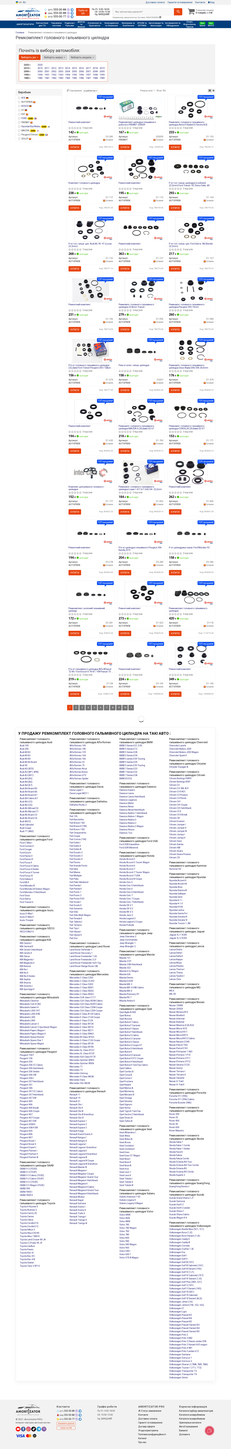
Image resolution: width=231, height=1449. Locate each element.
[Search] (178, 11)
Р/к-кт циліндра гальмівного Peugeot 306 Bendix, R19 (140, 548)
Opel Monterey (126, 1091)
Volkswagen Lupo (178, 1311)
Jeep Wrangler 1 (127, 943)
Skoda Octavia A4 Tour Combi (184, 1165)
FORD (27, 118)
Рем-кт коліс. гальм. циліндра (134, 365)
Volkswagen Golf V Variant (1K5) (185, 1288)
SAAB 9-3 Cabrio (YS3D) (32, 1175)
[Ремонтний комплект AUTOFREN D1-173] (141, 168)
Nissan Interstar (177, 1018)
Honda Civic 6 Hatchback (131, 892)
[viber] (44, 1429)
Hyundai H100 (176, 907)
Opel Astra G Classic (129, 1042)
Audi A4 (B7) (26, 785)
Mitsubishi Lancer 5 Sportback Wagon (38, 1027)
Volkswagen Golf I (178, 1255)
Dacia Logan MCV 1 (79, 793)
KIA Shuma (25, 982)
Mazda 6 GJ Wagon (129, 971)
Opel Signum (125, 1104)
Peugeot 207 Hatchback (32, 1081)
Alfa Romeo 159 (78, 752)
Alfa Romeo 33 (77, 762)
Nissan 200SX (176, 1008)
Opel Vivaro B (126, 1117)
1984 (67, 78)
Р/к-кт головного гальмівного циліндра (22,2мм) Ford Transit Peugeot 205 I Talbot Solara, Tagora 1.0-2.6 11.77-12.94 (90, 366)
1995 (74, 74)
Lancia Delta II (176, 956)
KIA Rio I (24, 969)
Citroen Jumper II (177, 828)
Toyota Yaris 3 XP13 (30, 1266)
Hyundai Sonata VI (178, 920)
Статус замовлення (150, 1411)
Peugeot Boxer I (28, 1141)
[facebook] (23, 1429)
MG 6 (171, 990)
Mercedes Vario (77, 1080)
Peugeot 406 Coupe (29, 1111)
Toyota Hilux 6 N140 (29, 1233)
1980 (40, 78)
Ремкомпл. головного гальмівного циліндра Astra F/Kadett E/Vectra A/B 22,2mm (188, 123)
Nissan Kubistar (176, 1022)
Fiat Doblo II (75, 846)
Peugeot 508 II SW (29, 1127)
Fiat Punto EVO (77, 898)
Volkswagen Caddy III (179, 1242)
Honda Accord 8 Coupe (130, 879)
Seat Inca (124, 1168)
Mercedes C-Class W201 (82, 987)
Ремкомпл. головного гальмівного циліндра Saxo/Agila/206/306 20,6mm (188, 366)
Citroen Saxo (175, 841)
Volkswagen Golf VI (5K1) (181, 1292)
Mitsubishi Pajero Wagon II (33, 1033)
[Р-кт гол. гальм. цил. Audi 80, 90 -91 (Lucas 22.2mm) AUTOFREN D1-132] (90, 229)
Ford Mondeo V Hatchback (33, 892)
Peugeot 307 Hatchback (32, 1094)
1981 (47, 78)
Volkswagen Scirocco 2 (180, 1361)
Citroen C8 (174, 818)
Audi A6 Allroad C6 (29, 808)
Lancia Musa (175, 962)
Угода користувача (148, 1430)
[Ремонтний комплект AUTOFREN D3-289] (90, 107)
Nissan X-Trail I (176, 1081)
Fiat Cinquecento (78, 832)
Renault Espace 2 (78, 1124)
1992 (53, 74)
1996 (81, 74)
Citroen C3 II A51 (177, 791)
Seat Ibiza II (125, 1162)
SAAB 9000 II (26, 1195)
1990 (40, 74)
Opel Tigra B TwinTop (130, 1111)
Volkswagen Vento (178, 1377)
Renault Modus (77, 1197)
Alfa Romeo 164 (78, 755)
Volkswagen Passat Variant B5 (184, 1331)
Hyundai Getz (175, 897)
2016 (81, 68)
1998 (95, 74)
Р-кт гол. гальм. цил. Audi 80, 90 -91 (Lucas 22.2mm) (90, 244)
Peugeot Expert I (28, 1147)
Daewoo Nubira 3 (127, 823)
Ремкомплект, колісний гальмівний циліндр (87, 609)
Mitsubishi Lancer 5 (29, 1024)
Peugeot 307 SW (28, 1098)
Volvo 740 (124, 1224)
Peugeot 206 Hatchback (32, 1068)
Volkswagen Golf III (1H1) (181, 1262)
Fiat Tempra (76, 925)
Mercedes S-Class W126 (82, 1043)
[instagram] (28, 1429)
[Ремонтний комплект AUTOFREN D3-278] (90, 533)
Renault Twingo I (78, 1216)
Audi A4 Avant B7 (28, 795)
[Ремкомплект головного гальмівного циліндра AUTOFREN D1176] (191, 594)
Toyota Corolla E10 (29, 1223)
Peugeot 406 (26, 1104)
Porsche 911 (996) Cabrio (181, 1099)
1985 (74, 78)
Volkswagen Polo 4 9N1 (180, 1348)
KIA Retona (25, 966)
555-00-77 (57, 16)
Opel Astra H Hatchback (131, 1061)
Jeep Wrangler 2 (127, 946)
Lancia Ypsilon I (176, 976)
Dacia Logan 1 (76, 790)
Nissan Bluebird (176, 1015)
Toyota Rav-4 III (27, 1259)
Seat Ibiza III (125, 1165)
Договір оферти (146, 1426)
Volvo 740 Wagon (128, 1228)
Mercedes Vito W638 (80, 1083)
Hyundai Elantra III (178, 890)
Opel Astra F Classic (129, 1028)
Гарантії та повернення (150, 1422)
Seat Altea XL (126, 1139)
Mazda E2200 (126, 981)
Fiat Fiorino (75, 862)
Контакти (200, 2)
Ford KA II (24, 882)
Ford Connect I (27, 846)
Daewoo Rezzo (127, 829)
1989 (102, 78)
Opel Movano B (126, 1094)
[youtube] (18, 1429)
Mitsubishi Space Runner (32, 1037)
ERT (23, 114)
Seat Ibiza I (124, 1159)
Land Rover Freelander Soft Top (85, 963)
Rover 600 (174, 1127)
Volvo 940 (124, 1241)
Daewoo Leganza (128, 800)
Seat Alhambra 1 (127, 1132)
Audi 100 (24, 745)
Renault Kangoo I (78, 1137)
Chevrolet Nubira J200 (180, 749)
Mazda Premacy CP (129, 994)
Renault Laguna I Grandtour (83, 1147)
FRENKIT (25, 122)
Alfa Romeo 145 (78, 745)
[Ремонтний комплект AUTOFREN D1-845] (191, 472)
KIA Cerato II (26, 953)
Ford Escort (25, 852)
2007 (88, 71)
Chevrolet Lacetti (177, 745)
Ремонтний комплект (80, 122)
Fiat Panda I (75, 885)
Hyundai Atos (175, 887)
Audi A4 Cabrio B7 (29, 798)
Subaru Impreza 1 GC (129, 1196)
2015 (74, 68)
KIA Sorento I (26, 986)
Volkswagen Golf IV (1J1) (181, 1272)
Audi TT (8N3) (27, 831)
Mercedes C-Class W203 (82, 994)
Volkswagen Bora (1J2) (180, 1232)
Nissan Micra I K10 (178, 1028)
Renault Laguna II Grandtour (83, 1154)
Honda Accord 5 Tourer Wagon (134, 862)
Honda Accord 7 (127, 869)
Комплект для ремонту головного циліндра (86, 488)
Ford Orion (25, 895)
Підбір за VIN (82, 12)
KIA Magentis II (27, 963)
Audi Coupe (25, 828)
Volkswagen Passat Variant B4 (184, 1328)
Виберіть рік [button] (29, 57)
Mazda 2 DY (125, 961)
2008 (95, 71)
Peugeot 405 (26, 1101)
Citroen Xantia (176, 844)
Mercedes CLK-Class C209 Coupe (86, 1010)
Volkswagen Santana (179, 1354)
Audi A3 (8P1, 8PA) (29, 772)
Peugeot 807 (26, 1137)
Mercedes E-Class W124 (82, 1024)
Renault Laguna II (78, 1150)
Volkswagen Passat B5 (180, 1321)
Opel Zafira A (125, 1121)
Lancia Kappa (175, 959)
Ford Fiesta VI (26, 859)
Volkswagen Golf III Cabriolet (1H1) (186, 1265)
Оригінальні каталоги (190, 1422)
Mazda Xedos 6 (127, 1000)
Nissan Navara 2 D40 (179, 1041)
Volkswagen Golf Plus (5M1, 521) (185, 1282)
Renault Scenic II (78, 1210)
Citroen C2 (174, 785)
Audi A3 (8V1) (27, 775)
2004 (67, 71)
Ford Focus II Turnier (29, 872)
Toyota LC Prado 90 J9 (31, 1243)
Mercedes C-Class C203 (81, 977)
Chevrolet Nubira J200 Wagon (184, 752)
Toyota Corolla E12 (29, 1226)
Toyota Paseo (26, 1249)
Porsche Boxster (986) (180, 1102)
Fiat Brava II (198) (78, 826)
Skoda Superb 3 (177, 1175)
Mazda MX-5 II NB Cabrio (131, 987)
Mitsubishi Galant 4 (29, 1007)
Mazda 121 (125, 958)
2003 (60, 71)
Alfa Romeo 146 (78, 749)
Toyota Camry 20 (28, 1213)
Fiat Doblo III (75, 849)
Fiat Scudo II (75, 905)
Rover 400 (174, 1120)
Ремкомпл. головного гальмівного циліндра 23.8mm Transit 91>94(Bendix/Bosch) (136, 305)
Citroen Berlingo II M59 (180, 778)
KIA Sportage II (27, 989)
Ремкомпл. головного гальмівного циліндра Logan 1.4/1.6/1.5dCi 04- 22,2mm (140, 488)
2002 (53, 71)
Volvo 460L (124, 1218)
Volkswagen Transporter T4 (183, 1374)
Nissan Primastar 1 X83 (180, 1051)
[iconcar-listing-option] (213, 90)
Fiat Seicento (76, 908)
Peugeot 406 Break (29, 1108)
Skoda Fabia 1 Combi (179, 1145)
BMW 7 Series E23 (128, 768)
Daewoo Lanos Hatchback (132, 796)
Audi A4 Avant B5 (28, 788)
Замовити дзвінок (66, 1423)
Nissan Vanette (176, 1078)
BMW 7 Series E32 (128, 772)
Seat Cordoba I (126, 1145)
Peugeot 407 (26, 1114)
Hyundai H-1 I (175, 900)
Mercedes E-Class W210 (82, 1027)
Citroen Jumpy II (177, 837)
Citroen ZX (174, 857)
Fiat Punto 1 (75, 892)
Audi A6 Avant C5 (28, 815)
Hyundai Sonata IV (178, 916)
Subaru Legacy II (127, 1200)
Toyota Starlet (27, 1262)
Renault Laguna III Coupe (82, 1160)
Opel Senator (125, 1101)
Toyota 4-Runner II (29, 1206)
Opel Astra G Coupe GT (130, 1045)
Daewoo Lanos (126, 793)
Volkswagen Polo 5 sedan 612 (184, 1351)
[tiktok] (33, 1429)
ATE (23, 98)
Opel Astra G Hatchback (131, 1048)
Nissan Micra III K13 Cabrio (182, 1038)
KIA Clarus (25, 956)
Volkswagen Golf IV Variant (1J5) (185, 1278)
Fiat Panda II (76, 888)
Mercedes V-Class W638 (82, 1076)
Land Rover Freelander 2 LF (83, 959)
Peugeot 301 (26, 1084)
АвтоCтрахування (188, 1426)
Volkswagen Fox (177, 1252)
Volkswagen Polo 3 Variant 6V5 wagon (188, 1344)
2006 (81, 71)
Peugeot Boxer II (28, 1144)
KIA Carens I (26, 943)
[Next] (131, 707)
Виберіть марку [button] (53, 57)
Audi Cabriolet (27, 824)
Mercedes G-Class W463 (82, 1033)
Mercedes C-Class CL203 (82, 981)
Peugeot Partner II (29, 1154)
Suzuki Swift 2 (176, 1204)
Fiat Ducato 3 (76, 856)
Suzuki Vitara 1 (176, 1211)
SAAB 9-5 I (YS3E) (29, 1182)
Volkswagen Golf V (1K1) (181, 1285)
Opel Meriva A (126, 1088)
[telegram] (38, 1429)
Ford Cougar (26, 849)
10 (125, 707)
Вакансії (183, 1430)
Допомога (184, 1434)
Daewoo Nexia (126, 806)
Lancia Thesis (176, 972)
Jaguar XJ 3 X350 (178, 938)
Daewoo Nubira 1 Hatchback (133, 813)
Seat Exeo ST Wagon (129, 1155)
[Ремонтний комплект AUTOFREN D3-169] (141, 654)
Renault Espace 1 (78, 1121)
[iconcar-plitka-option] (210, 90)
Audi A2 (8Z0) (27, 768)
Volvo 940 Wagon (128, 1244)
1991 (47, 74)
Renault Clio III (76, 1111)
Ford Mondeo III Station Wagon (35, 889)
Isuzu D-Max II (26, 917)
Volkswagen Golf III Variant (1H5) (185, 1268)
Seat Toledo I (125, 1178)
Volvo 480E (124, 1221)
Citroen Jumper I (177, 824)
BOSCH (25, 106)
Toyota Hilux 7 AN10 (30, 1236)
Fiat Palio (74, 879)
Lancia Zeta (175, 979)
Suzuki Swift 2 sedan (179, 1208)
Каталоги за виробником (192, 1415)
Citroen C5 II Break (178, 814)
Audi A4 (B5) (26, 778)
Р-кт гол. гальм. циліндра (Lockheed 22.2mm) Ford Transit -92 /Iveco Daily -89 (189, 184)
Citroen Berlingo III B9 (179, 781)
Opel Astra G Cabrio (129, 1035)
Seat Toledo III (126, 1185)
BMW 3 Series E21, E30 (130, 745)
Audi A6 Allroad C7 (29, 811)
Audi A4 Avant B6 (28, 791)
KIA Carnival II (26, 946)
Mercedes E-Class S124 (81, 1020)
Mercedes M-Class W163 (82, 1037)
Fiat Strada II (76, 918)
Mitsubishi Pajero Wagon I (32, 1030)
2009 (102, 71)
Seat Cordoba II (127, 1149)
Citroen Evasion (177, 821)
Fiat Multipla (76, 875)
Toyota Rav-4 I (27, 1252)
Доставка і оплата (155, 2)
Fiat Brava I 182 (77, 823)
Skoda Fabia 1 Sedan (179, 1148)
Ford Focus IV (26, 875)
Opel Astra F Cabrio (128, 1022)
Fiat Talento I (76, 921)
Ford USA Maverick (128, 847)
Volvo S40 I (124, 1251)
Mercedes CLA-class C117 (83, 997)
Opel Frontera (126, 1081)
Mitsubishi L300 (27, 1017)
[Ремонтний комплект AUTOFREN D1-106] (90, 290)
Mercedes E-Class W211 (82, 1030)
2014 (67, 68)
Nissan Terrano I (177, 1071)
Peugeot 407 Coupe (29, 1117)
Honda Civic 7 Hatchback (131, 902)
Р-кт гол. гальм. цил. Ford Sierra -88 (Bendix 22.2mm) (191, 244)
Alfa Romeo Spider (79, 778)
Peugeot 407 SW (28, 1121)
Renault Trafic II (77, 1213)
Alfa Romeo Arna (78, 768)
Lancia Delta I (175, 953)
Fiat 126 (73, 816)
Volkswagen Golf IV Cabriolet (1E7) (186, 1275)
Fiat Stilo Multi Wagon (80, 915)
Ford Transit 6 (26, 902)
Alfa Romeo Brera (79, 772)
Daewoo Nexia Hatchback (132, 810)
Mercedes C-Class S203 (81, 984)
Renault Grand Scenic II (81, 1134)
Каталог (142, 1438)
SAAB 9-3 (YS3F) (28, 1172)
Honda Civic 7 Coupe (129, 898)
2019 (102, 68)
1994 (67, 74)
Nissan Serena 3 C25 (179, 1065)
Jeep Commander (128, 940)
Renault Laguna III (78, 1157)
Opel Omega (125, 1098)
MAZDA (28, 130)
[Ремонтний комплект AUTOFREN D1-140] (191, 654)
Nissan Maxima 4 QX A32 (181, 1025)
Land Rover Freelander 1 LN (83, 956)
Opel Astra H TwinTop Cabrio (133, 1065)
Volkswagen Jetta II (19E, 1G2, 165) (186, 1305)
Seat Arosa (125, 1142)
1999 (102, 74)
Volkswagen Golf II (178, 1259)
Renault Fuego (77, 1131)
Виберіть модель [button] (81, 57)
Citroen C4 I (175, 801)
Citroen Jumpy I (177, 834)
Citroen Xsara (176, 851)
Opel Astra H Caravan (130, 1055)
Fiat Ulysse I (75, 931)
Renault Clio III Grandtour (82, 1114)
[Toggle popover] (209, 1430)
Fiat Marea (75, 872)
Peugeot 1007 (27, 1055)
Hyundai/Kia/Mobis (33, 126)
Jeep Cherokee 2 (127, 936)
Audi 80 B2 (25, 752)
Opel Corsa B (125, 1075)
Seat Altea (124, 1135)
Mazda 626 (125, 974)
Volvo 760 (124, 1231)
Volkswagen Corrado (179, 1245)
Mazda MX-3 (125, 984)
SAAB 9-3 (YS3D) (28, 1168)
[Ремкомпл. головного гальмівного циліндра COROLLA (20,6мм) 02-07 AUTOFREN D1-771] (191, 411)
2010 (40, 68)
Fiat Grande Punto (78, 865)
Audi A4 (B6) (26, 782)
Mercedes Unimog (79, 1073)
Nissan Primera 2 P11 (179, 1058)
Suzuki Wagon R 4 (178, 1217)
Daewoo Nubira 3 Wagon (131, 826)
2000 (40, 71)
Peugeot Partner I (28, 1150)
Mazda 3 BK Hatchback (130, 964)
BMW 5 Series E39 (128, 762)
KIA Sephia (25, 979)
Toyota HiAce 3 (27, 1229)
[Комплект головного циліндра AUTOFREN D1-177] (90, 168)
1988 (95, 78)
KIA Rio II (24, 972)
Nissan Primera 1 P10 (179, 1055)
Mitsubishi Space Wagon (32, 1043)
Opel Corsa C (125, 1078)
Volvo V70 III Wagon (129, 1257)
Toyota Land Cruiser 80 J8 (33, 1239)
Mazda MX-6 (125, 991)
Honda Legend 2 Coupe (130, 921)
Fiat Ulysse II (76, 935)
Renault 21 (75, 1101)
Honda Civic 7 (126, 895)
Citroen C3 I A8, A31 (179, 788)
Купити (75, 147)
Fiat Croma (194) (78, 839)
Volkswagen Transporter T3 (183, 1371)
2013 (60, 68)
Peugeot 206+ (27, 1078)
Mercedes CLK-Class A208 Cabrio (86, 1000)
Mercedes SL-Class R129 (82, 1053)
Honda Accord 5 (127, 859)
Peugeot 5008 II (27, 1124)
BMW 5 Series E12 (128, 749)
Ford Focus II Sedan (29, 869)
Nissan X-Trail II (176, 1084)
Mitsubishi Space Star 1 (31, 1040)
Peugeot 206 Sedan (29, 1071)
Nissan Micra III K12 (178, 1035)
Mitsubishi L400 (27, 1020)
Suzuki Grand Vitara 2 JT (181, 1198)
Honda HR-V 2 (126, 912)
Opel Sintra (124, 1108)
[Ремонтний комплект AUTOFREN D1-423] (141, 594)
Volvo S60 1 (125, 1254)
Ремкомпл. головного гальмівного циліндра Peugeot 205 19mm (186, 305)
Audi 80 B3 (25, 755)
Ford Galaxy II (26, 879)
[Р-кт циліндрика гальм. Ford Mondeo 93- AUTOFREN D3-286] (191, 533)
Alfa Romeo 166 (78, 758)
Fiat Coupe (75, 836)
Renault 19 (75, 1098)
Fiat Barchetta (77, 819)
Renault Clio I (76, 1104)
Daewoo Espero (127, 790)
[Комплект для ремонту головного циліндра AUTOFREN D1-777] (91, 472)
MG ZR (172, 994)
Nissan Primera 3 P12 (179, 1061)
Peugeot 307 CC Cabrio (31, 1091)
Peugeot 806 (26, 1134)
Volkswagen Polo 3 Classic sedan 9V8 (187, 1341)
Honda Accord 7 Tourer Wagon (134, 872)
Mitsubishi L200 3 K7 (30, 1010)
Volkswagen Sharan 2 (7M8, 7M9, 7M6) (188, 1364)
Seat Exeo (124, 1152)
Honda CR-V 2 (126, 908)
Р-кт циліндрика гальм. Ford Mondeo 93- (189, 547)
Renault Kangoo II (78, 1141)
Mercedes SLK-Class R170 (83, 1057)
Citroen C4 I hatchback (180, 808)
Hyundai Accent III (178, 883)
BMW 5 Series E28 (128, 752)
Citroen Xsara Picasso (180, 854)
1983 (60, 78)
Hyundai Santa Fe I (178, 913)
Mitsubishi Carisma (29, 1000)
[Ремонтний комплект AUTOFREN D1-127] (141, 229)
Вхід (212, 2)
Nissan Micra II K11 (178, 1032)
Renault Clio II (76, 1108)
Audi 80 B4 (25, 758)
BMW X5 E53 (125, 778)
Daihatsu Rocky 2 (78, 804)
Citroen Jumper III (178, 831)
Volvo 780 (124, 1234)
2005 (74, 71)
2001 (47, 71)
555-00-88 (57, 9)
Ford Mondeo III (27, 885)
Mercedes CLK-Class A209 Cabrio (86, 1004)
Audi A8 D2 (25, 821)
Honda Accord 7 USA (129, 875)
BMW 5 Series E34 (128, 755)
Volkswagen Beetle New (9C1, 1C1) (186, 1229)
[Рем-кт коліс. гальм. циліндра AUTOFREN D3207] (141, 351)
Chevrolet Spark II (178, 755)
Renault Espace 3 (78, 1127)
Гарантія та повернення (180, 2)
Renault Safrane (78, 1203)
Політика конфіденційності (152, 1434)
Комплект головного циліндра (84, 183)
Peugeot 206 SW (28, 1075)
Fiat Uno (74, 938)
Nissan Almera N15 (178, 1012)
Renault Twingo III (78, 1223)
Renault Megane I (78, 1170)
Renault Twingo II (78, 1220)
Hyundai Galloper (177, 893)
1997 (88, 74)
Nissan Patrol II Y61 (178, 1048)
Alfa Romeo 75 (77, 765)
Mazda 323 (125, 967)
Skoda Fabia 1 (176, 1142)
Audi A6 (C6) (26, 805)
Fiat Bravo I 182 (77, 829)
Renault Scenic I (77, 1206)
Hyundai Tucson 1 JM (179, 923)
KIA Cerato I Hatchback (31, 949)
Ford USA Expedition (129, 844)
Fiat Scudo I (75, 902)
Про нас (142, 1442)
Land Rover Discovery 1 (81, 953)
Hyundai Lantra (176, 910)
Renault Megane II (78, 1183)
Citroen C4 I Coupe (178, 804)
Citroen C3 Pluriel (177, 798)
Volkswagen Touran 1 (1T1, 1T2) (185, 1367)
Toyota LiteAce (27, 1246)
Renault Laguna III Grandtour (84, 1164)
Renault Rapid (76, 1200)
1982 (53, 78)
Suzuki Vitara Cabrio (179, 1214)
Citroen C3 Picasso (178, 795)
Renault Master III (78, 1167)
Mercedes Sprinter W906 (82, 1063)
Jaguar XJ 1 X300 (178, 934)
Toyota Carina (27, 1216)
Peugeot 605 (26, 1131)
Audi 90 (23, 765)
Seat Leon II (125, 1175)
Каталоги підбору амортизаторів (196, 1411)
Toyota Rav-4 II (27, 1256)
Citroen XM (174, 847)
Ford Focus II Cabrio (29, 866)
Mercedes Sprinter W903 (82, 1060)
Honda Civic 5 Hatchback (131, 885)
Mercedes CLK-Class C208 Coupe (86, 1007)
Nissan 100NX (176, 1005)
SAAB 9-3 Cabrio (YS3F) (32, 1178)
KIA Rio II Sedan (27, 976)
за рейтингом (90, 91)
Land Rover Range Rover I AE (84, 966)
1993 (60, 74)
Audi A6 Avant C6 (28, 818)
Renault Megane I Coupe (82, 1173)
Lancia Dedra (175, 949)
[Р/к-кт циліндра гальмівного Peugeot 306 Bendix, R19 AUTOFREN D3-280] (141, 533)
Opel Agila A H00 (127, 1012)
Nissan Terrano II (177, 1074)
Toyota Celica (26, 1219)
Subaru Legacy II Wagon (131, 1203)
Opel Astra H (125, 1051)
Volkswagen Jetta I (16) (181, 1301)
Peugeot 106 (26, 1058)
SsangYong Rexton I (179, 1186)
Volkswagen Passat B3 (180, 1315)
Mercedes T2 (76, 1070)
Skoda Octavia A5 (178, 1168)
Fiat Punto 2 (75, 895)
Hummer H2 (175, 869)
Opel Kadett (125, 1084)
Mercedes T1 (76, 1066)
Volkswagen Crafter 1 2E (181, 1249)
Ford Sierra (25, 899)
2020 (40, 65)
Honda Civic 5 (126, 882)
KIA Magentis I (27, 959)
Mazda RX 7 (125, 997)
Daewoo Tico (125, 833)
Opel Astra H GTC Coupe (131, 1058)
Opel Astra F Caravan (129, 1025)
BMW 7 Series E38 (128, 775)
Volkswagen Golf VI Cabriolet (183, 1295)
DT (23, 110)
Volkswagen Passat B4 (180, 1318)
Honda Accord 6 (127, 865)
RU (24, 2)
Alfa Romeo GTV (78, 775)
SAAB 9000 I (26, 1192)
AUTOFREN (27, 102)
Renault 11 (75, 1094)
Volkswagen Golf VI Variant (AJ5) (185, 1298)
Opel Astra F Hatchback (131, 1032)
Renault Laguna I (78, 1144)
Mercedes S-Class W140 (82, 1047)
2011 (47, 68)
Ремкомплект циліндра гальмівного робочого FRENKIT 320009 (137, 123)
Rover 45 (173, 1124)
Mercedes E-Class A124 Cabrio (85, 1014)
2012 (53, 68)
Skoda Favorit (176, 1152)
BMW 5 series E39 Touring (132, 765)
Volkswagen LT (176, 1308)
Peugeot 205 (26, 1061)
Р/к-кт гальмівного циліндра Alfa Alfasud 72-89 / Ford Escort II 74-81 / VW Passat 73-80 (90, 670)
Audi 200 (24, 749)
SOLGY (25, 138)
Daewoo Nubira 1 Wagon (131, 816)
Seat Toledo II (126, 1182)
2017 (88, 68)
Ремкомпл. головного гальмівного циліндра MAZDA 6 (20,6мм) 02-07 (136, 427)
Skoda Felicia (175, 1155)
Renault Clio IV (77, 1117)
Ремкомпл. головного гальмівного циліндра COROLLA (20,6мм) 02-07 (186, 427)
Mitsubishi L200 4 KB (30, 1014)
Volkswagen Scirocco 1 (180, 1358)
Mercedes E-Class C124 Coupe (85, 1017)
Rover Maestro (176, 1130)
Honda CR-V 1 (126, 905)
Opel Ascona (125, 1019)
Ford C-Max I (26, 842)
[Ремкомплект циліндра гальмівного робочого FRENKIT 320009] (141, 107)
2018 (95, 68)
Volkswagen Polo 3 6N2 (180, 1338)
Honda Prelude (126, 925)
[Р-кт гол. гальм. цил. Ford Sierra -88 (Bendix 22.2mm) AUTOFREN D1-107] (191, 229)
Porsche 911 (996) (178, 1096)
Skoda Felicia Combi (179, 1158)
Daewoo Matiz (126, 803)
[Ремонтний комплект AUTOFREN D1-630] (90, 411)
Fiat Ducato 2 (76, 852)
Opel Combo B (126, 1071)
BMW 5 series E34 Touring (132, 758)
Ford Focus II (26, 862)
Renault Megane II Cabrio (82, 1187)
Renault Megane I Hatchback (84, 1180)
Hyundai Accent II (177, 880)
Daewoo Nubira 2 (127, 819)
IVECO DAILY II (26, 931)
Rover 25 (173, 1117)
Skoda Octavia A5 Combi (181, 1171)
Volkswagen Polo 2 (178, 1334)
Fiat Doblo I (75, 842)
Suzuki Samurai (177, 1201)
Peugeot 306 (26, 1088)
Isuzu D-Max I (26, 913)
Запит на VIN (66, 1428)
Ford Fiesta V (26, 856)
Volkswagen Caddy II (179, 1239)
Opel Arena (125, 1015)
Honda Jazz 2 (126, 915)
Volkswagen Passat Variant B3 (184, 1325)
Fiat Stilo (74, 912)
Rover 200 (174, 1114)
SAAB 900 (25, 1188)
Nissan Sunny (176, 1068)
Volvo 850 (124, 1238)
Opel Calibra (125, 1068)
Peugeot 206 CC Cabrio (31, 1065)
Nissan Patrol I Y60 (178, 1045)
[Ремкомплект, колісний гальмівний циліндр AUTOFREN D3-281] (90, 594)
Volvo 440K (124, 1214)
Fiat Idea (74, 869)
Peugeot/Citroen (32, 134)
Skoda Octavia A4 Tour (180, 1162)
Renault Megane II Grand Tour (84, 1190)
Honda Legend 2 (127, 918)
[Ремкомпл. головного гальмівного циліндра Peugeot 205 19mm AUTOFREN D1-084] (191, 290)
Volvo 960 (124, 1247)
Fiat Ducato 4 (76, 859)
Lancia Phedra (176, 966)
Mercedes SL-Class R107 (82, 1050)
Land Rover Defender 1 (81, 949)
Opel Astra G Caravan (130, 1038)
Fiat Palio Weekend (79, 882)
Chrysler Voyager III (178, 767)
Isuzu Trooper (26, 920)
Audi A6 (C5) (26, 801)
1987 (88, 78)
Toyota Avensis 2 (28, 1210)
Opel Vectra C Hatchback (131, 1114)
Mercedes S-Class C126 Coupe (85, 1040)
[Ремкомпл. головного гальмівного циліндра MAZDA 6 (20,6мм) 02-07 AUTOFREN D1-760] (141, 411)
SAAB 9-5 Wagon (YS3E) (32, 1185)
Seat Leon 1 (125, 1172)
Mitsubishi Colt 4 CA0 (30, 1004)
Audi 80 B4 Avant (28, 762)
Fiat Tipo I (74, 928)
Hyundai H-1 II (176, 903)
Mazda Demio (126, 977)
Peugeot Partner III (29, 1157)
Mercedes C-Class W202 (82, 991)
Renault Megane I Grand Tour (84, 1177)
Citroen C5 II (175, 811)
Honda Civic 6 (126, 888)
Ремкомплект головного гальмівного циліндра (188, 609)
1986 (81, 78)
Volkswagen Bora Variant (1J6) (184, 1236)
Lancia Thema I (176, 969)
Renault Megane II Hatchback (84, 1193)
